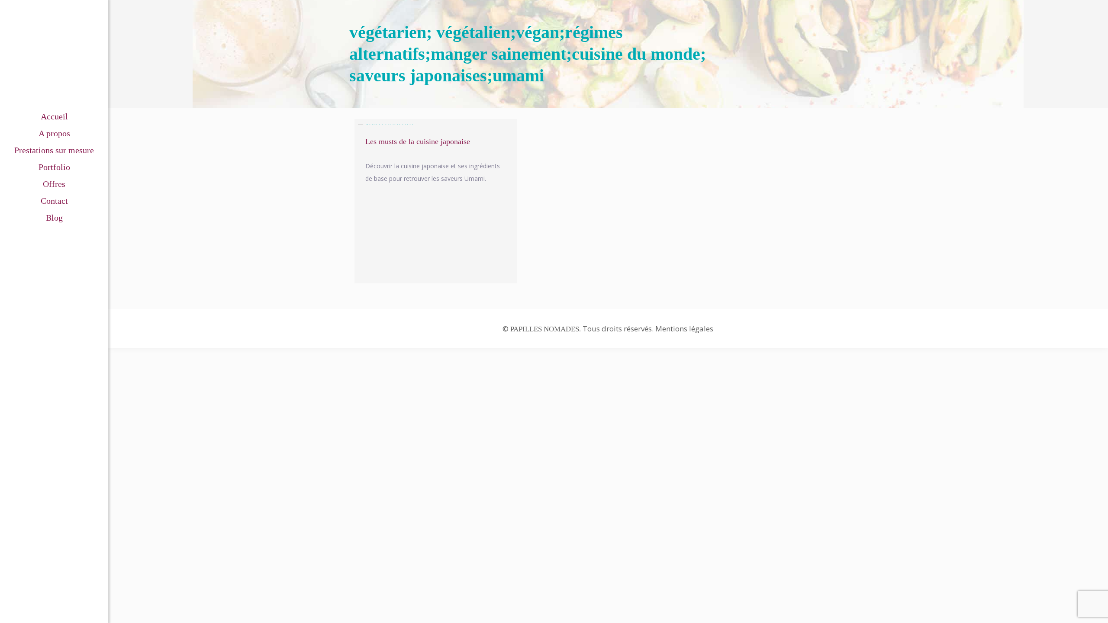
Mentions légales (684, 329)
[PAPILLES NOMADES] (54, 54)
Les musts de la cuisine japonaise (417, 141)
